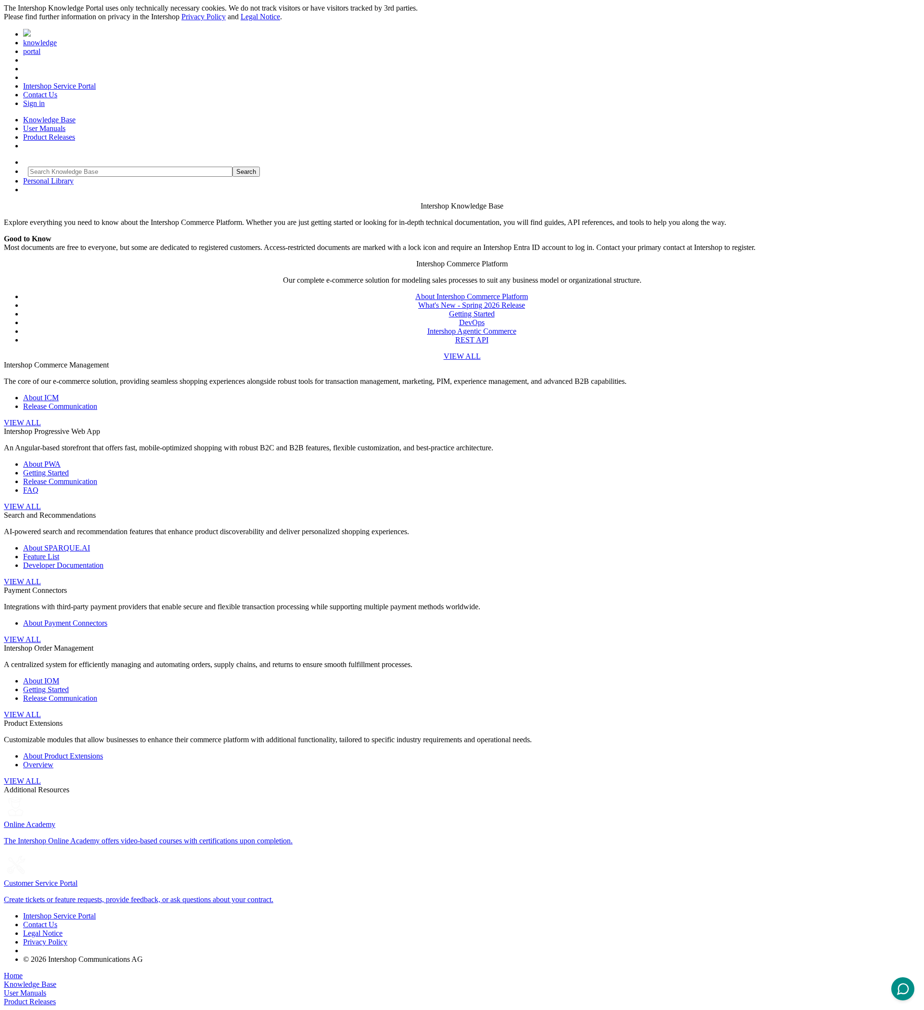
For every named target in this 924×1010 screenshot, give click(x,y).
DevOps (472, 322)
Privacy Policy (203, 17)
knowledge (40, 43)
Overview (38, 765)
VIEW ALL (462, 356)
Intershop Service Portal (59, 86)
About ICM (41, 398)
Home (13, 975)
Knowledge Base (49, 120)
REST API (471, 340)
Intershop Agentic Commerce (471, 331)
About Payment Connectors (65, 623)
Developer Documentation (63, 565)
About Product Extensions (63, 756)
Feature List (41, 556)
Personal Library (48, 181)
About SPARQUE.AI (56, 548)
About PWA (42, 464)
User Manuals (44, 128)
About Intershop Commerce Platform (471, 296)
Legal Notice (260, 17)
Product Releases (49, 137)
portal (31, 51)
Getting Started (472, 314)
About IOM (41, 681)
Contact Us (40, 95)
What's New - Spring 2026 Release (471, 305)
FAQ (30, 490)
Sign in (34, 103)
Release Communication (60, 406)
